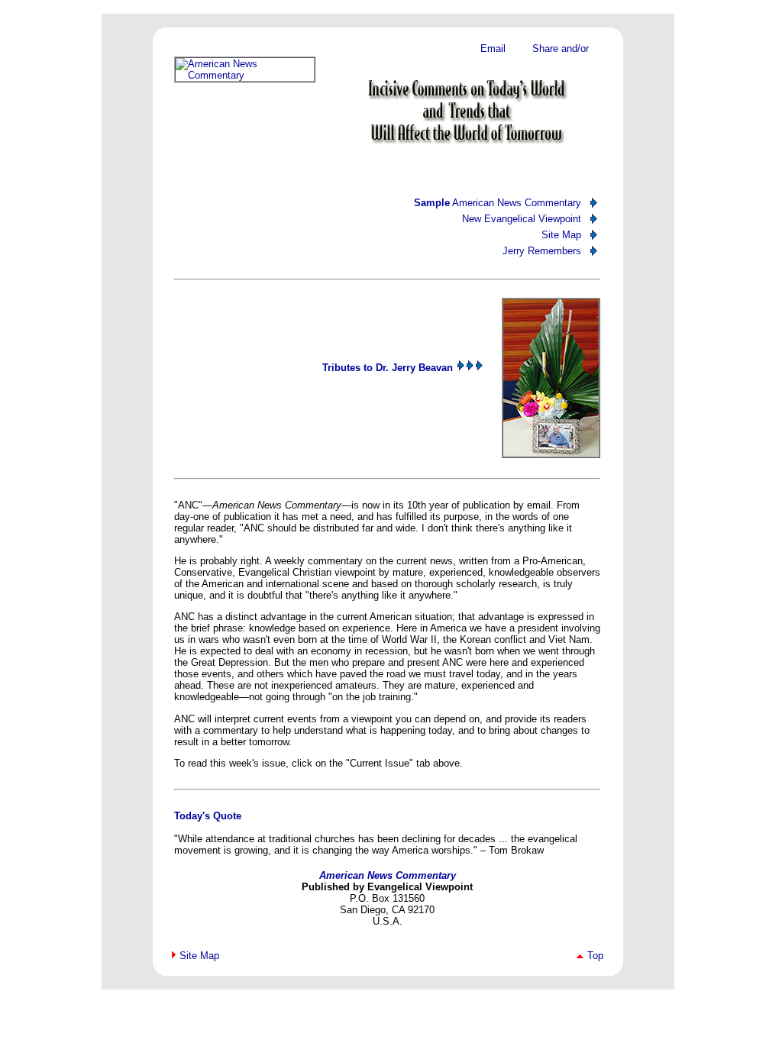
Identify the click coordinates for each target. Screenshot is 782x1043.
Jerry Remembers (541, 251)
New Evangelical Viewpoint (521, 218)
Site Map (561, 235)
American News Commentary (497, 202)
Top (595, 955)
